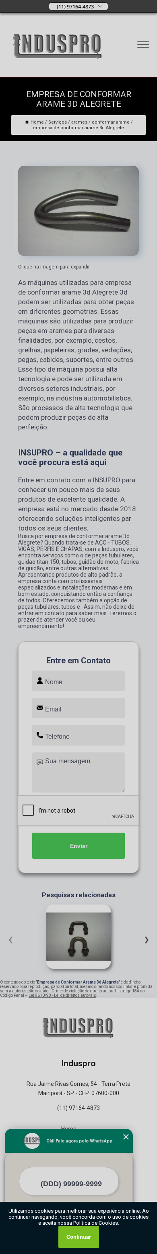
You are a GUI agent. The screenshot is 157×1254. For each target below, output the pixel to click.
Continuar (78, 1237)
